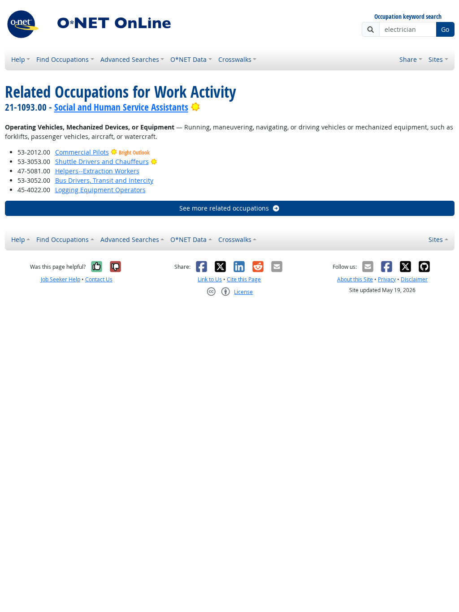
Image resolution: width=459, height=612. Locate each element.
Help (18, 59)
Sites (436, 59)
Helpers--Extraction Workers (97, 171)
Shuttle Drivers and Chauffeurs (102, 161)
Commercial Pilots (82, 152)
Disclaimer (414, 279)
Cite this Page (244, 279)
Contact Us (99, 279)
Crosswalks (234, 59)
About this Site (355, 279)
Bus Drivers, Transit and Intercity (104, 180)
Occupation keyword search (408, 17)
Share (408, 59)
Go (445, 29)
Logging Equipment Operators (100, 189)
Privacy (387, 279)
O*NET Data (188, 59)
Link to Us (210, 279)
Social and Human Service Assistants (121, 107)
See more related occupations (224, 208)
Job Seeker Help (60, 279)
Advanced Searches (129, 59)
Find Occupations (62, 59)
